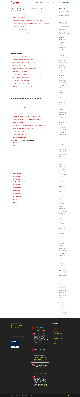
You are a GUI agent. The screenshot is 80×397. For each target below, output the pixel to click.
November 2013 (62, 272)
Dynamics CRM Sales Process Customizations (21, 89)
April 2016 (60, 223)
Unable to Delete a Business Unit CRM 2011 (20, 95)
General (60, 44)
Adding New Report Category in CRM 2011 (20, 134)
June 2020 (60, 139)
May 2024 (60, 89)
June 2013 (60, 280)
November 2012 (62, 292)
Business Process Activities (57, 333)
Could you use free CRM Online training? (20, 71)
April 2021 (60, 122)
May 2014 (60, 262)
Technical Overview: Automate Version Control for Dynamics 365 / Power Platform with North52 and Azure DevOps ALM (64, 22)
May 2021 (60, 120)
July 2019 (60, 157)
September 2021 (62, 115)
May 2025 (60, 73)
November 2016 (62, 211)
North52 (35, 333)
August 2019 (61, 156)
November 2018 (62, 171)
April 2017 (60, 203)
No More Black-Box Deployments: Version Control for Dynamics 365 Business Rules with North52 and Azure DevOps (64, 32)
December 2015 (61, 230)
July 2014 (60, 258)
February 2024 (61, 92)
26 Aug (44, 333)
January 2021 (61, 127)
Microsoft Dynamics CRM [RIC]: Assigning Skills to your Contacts (24, 68)
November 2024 (62, 84)
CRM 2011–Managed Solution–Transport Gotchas (21, 80)
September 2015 (62, 235)
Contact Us (55, 331)
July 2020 (60, 137)
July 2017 (60, 198)
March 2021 (61, 124)
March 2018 (61, 184)
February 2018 (61, 186)
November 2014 (62, 251)
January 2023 (61, 102)
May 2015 (60, 241)
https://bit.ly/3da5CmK (38, 342)
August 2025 (61, 68)
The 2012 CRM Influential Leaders (19, 26)
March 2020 (61, 144)
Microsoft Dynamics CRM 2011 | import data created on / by (23, 59)
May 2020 (60, 141)
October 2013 (61, 273)
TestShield (55, 334)
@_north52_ (40, 333)
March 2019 (61, 164)
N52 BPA (60, 45)
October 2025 (61, 65)
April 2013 (60, 283)
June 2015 (60, 240)
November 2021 (62, 114)
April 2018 (60, 183)
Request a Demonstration (57, 329)
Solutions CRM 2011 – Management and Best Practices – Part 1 (24, 62)
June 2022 (60, 107)
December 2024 (61, 82)
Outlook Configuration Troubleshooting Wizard (21, 77)
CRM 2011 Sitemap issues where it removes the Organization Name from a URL (27, 119)
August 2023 (61, 95)
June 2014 (60, 260)
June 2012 (60, 300)
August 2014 (61, 257)
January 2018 (61, 188)
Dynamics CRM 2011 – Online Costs (19, 92)
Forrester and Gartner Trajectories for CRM (20, 17)
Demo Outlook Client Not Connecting (19, 104)
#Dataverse (42, 346)
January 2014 (61, 268)
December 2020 (61, 129)
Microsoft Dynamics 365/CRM (16, 325)
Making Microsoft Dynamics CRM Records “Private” (22, 83)
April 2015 (60, 243)
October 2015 (61, 233)
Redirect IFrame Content (17, 100)
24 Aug (44, 349)
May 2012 (60, 302)
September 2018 (62, 174)
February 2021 (61, 126)
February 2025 (61, 79)
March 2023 (61, 100)
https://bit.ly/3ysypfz (43, 357)
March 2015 (61, 245)
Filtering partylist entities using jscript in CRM (21, 137)
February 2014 (61, 267)
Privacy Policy (24, 395)
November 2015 (62, 231)
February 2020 (61, 146)
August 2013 (61, 277)
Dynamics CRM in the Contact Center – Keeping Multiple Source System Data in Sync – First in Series (31, 23)
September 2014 (62, 255)
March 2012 (61, 304)
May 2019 (60, 161)
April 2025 (60, 75)
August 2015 (61, 236)
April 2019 (60, 162)
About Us (54, 343)
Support (54, 341)
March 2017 (61, 204)
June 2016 (60, 220)
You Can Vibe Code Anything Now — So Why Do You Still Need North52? (64, 11)
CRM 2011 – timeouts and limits (18, 131)
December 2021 (61, 112)
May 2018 (60, 181)
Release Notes (61, 49)
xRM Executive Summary (17, 45)
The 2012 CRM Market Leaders (18, 51)
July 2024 (60, 87)
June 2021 (60, 119)
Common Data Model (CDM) (16, 330)
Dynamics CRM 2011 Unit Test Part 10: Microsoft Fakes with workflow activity (26, 116)
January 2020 (61, 147)
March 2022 (61, 109)
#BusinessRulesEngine (38, 344)
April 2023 (60, 99)
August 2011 (61, 307)
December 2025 (61, 62)
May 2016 (60, 221)
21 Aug (44, 364)
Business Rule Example (63, 39)
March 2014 (61, 265)
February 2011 (61, 309)
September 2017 (62, 194)
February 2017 (61, 206)
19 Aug (44, 376)
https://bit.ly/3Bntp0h (43, 369)
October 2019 (61, 152)
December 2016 (61, 209)
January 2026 (61, 60)
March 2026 (61, 57)
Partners (54, 340)
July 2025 (60, 70)
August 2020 (61, 136)
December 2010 (61, 312)
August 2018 (61, 176)
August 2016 (61, 216)
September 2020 (62, 134)
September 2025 (62, 67)
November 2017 (62, 191)
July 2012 (60, 298)
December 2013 (61, 270)
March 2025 (61, 77)
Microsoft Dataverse (15, 329)
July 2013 (60, 278)
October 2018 (61, 173)
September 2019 (62, 154)
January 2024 (61, 94)
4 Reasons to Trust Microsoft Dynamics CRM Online (22, 41)
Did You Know (18, 10)
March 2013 (61, 285)
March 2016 (61, 225)
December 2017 (61, 189)
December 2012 (61, 290)
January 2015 (61, 248)
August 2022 (61, 105)
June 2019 (60, 159)
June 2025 (60, 72)
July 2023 (60, 97)
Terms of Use (29, 395)
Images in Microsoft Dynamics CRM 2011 (20, 65)
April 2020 (60, 142)
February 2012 (61, 305)
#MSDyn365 (45, 344)
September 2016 (62, 215)
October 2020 (61, 132)
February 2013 (61, 287)
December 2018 (61, 169)
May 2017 (60, 201)
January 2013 (61, 288)
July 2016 (60, 218)
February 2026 (61, 58)
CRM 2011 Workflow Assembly (18, 113)
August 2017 (61, 196)
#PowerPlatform (37, 346)
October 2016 (61, 213)
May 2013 (60, 282)
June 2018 (60, 179)
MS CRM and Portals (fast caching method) (20, 107)
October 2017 (61, 193)
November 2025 (62, 63)
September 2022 (62, 104)
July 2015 (60, 238)
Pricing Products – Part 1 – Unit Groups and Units (21, 56)
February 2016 (61, 226)
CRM (59, 40)
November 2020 (62, 131)
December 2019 (61, 149)
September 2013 (62, 275)
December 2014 (61, 250)
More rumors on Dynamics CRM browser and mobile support (24, 38)
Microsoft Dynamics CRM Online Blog (19, 122)
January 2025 (61, 80)
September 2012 (62, 295)
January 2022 (61, 110)
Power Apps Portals (62, 47)
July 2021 (60, 117)
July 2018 (60, 178)
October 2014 (61, 253)
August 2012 (61, 297)
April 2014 (60, 263)
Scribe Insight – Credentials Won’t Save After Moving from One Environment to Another (28, 125)
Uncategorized (61, 51)
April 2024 (60, 90)
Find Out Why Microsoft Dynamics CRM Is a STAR (21, 35)
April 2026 (60, 55)
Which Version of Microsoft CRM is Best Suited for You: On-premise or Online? (27, 74)
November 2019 (62, 151)
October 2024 (61, 85)
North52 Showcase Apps (57, 338)
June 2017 (60, 199)
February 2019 (61, 166)
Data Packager (55, 336)
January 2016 (61, 228)
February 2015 (61, 246)
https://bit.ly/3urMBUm (44, 385)
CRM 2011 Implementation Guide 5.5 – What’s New (22, 32)
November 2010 (62, 314)
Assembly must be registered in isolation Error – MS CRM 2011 (24, 128)
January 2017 (61, 208)
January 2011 (61, 310)
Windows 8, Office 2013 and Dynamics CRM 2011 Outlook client (24, 29)
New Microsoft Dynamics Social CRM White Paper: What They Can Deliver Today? (27, 20)
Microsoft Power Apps (15, 327)
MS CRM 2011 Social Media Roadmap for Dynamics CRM (23, 86)
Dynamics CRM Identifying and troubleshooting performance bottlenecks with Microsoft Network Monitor (32, 110)
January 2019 (61, 168)
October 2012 (61, 293)
